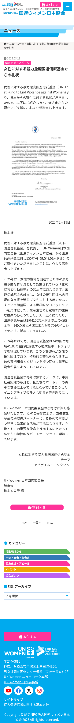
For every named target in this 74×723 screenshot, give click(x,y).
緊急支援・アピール (18, 563)
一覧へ (37, 522)
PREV (23, 522)
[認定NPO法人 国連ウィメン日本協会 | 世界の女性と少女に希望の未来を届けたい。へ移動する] (5, 43)
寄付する (52, 4)
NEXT (51, 522)
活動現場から (14, 551)
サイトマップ (13, 699)
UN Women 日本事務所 (21, 681)
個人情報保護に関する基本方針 (26, 704)
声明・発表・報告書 (18, 557)
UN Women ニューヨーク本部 (26, 676)
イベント (11, 569)
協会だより (12, 575)
